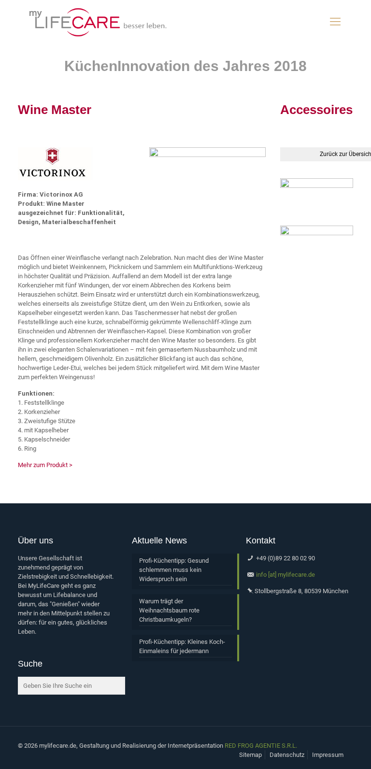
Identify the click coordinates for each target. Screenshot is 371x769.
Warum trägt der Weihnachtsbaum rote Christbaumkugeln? (169, 610)
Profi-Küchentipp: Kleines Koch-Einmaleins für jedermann (182, 646)
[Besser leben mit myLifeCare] (97, 21)
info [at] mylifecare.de (285, 574)
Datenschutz (287, 754)
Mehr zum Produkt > (45, 465)
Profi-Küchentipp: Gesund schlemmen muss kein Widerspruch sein (174, 570)
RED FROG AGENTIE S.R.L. (261, 745)
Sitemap (250, 754)
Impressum (327, 754)
